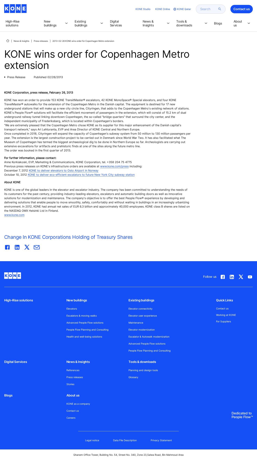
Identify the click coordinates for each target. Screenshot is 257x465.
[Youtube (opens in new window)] (250, 276)
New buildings (76, 300)
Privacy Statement (161, 440)
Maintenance (135, 322)
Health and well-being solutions (84, 336)
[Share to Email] (37, 246)
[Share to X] (27, 246)
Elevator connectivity (140, 308)
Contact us (72, 410)
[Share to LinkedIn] (17, 246)
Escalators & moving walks (81, 315)
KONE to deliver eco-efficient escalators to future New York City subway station (81, 174)
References (72, 370)
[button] (22, 23)
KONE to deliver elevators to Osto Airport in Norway (63, 170)
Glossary (133, 377)
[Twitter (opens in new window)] (241, 276)
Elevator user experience (142, 315)
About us (73, 395)
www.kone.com (14, 215)
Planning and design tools (143, 370)
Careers (70, 417)
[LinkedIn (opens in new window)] (232, 276)
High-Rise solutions (18, 300)
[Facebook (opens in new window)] (223, 276)
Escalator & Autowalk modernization (148, 336)
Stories (70, 384)
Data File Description (125, 440)
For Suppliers (223, 321)
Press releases (41, 41)
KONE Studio (142, 9)
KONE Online (162, 9)
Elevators (71, 308)
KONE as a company (78, 403)
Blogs (8, 395)
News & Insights (21, 41)
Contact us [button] (241, 9)
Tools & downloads (142, 362)
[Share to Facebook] (7, 246)
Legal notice (92, 440)
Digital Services (15, 362)
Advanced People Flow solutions (84, 322)
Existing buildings (141, 300)
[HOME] (7, 41)
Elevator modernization (141, 329)
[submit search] (220, 9)
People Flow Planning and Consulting (87, 329)
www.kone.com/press (114, 166)
